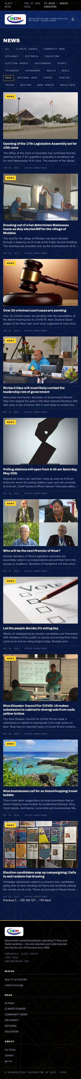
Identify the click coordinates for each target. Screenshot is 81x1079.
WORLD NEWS (68, 85)
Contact (9, 1055)
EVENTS (62, 63)
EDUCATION (52, 56)
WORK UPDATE (45, 85)
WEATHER (25, 85)
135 (22, 900)
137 (33, 900)
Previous (8, 900)
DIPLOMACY (12, 56)
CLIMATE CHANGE (27, 49)
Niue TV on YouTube (16, 979)
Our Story (10, 1049)
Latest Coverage (14, 985)
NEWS (8, 77)
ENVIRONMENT (43, 63)
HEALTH (51, 70)
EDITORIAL (32, 56)
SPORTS (48, 77)
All (7, 49)
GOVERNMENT (33, 70)
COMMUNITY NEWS (54, 49)
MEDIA (65, 70)
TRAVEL (10, 85)
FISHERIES (12, 70)
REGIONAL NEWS (27, 77)
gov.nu (8, 1061)
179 (41, 900)
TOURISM (64, 77)
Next (48, 900)
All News (9, 1003)
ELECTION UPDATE (17, 63)
